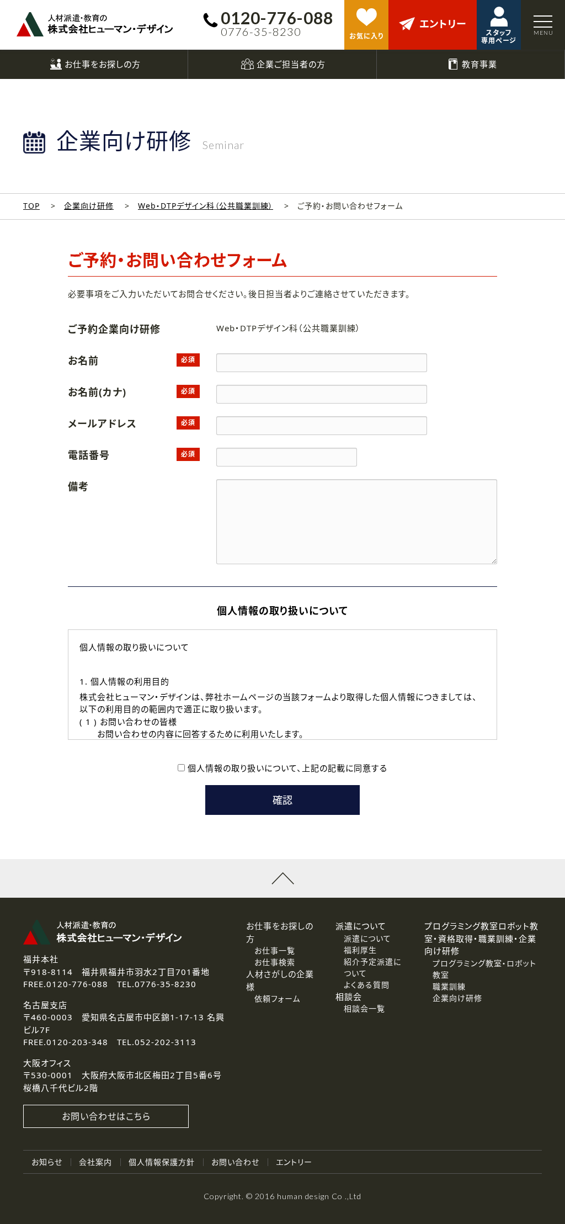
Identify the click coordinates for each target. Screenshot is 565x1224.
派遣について (367, 938)
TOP (31, 205)
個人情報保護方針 (162, 1162)
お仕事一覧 (274, 950)
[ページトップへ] (282, 878)
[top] (95, 24)
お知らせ (46, 1162)
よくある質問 (367, 984)
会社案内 (95, 1162)
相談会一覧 (364, 1008)
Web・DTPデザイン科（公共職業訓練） (205, 205)
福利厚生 (360, 950)
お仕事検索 (274, 962)
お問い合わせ (235, 1162)
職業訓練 (449, 986)
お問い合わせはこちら (106, 1116)
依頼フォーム (277, 998)
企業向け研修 (89, 205)
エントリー (294, 1162)
